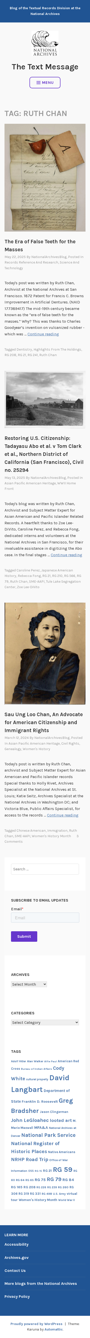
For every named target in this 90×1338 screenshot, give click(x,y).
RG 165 (16, 1187)
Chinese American (31, 830)
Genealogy (12, 749)
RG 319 (23, 1194)
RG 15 (38, 1171)
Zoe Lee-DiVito (28, 587)
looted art (61, 1120)
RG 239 (52, 1187)
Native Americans (61, 1152)
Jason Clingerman (54, 1112)
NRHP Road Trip (29, 1159)
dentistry (24, 349)
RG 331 (35, 1194)
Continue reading (43, 334)
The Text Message (45, 66)
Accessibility (16, 1244)
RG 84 (68, 1180)
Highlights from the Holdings (57, 349)
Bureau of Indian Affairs (36, 1068)
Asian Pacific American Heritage (30, 483)
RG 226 (41, 1187)
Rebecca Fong (29, 576)
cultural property (37, 1079)
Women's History (36, 749)
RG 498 (47, 1194)
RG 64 (20, 1180)
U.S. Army (59, 1194)
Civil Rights (70, 743)
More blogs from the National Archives (40, 1283)
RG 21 (22, 355)
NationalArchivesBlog (48, 257)
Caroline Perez (28, 570)
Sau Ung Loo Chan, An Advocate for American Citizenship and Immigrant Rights (43, 722)
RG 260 (63, 1187)
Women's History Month (51, 836)
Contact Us (15, 1270)
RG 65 (30, 1180)
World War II (66, 1200)
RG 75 (40, 1179)
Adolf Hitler (18, 1061)
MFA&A (41, 1127)
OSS (31, 1171)
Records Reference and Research (31, 262)
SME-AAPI (36, 581)
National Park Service (48, 1135)
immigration (57, 830)
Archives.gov (16, 1257)
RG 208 (10, 355)
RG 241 (33, 355)
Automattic (53, 1329)
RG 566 (69, 576)
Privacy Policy (17, 1296)
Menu (48, 82)
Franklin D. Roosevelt (40, 1101)
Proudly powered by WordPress (36, 1324)
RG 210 (57, 576)
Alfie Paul (50, 1061)
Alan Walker (35, 1061)
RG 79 (54, 1179)
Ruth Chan (48, 355)
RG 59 (62, 1169)
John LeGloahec (30, 1120)
